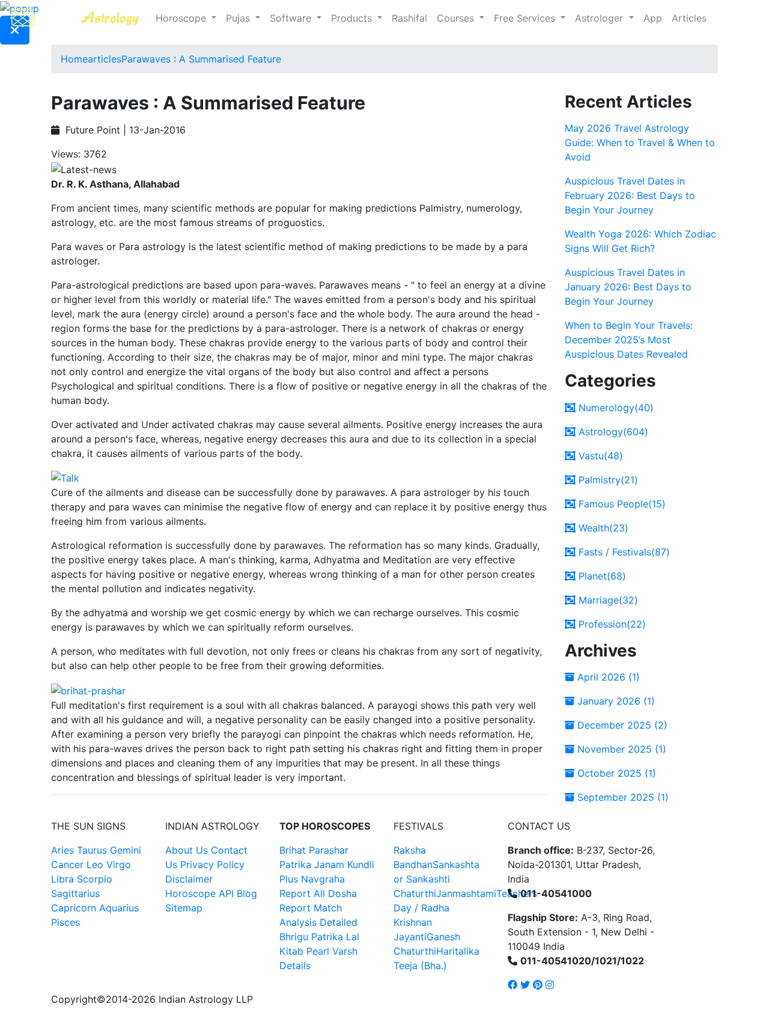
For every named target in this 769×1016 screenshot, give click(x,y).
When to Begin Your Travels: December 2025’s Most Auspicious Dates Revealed (629, 339)
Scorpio (94, 879)
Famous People (621, 504)
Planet (601, 576)
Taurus (92, 850)
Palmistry (607, 480)
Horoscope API (199, 893)
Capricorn (73, 908)
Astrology (612, 432)
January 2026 (614, 701)
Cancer (67, 864)
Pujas (239, 18)
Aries (64, 850)
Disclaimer (189, 879)
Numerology (615, 408)
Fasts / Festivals (623, 552)
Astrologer (600, 18)
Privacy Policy (212, 864)
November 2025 (620, 749)
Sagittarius (75, 893)
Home (74, 59)
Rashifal (409, 18)
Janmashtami (466, 893)
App (652, 18)
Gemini (125, 850)
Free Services (526, 18)
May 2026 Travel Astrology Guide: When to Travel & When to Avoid (640, 142)
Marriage (607, 600)
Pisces (65, 922)
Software (292, 18)
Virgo (118, 864)
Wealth (602, 528)
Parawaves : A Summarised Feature (201, 59)
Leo (95, 864)
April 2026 (607, 677)
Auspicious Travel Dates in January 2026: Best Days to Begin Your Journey (628, 286)
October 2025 (615, 773)
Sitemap (183, 908)
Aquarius (119, 908)
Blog (247, 893)
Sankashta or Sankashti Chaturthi (436, 878)
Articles (689, 18)
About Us (186, 850)
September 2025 (621, 797)
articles (104, 59)
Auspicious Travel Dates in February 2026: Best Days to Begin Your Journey (630, 195)
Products (353, 18)
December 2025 (620, 725)
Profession (611, 624)
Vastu (599, 456)
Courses (457, 18)
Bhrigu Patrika (311, 937)
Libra (62, 879)
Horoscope (182, 18)
